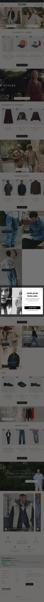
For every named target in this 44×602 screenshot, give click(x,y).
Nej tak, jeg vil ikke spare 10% (32, 310)
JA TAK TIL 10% (32, 307)
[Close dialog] (42, 289)
